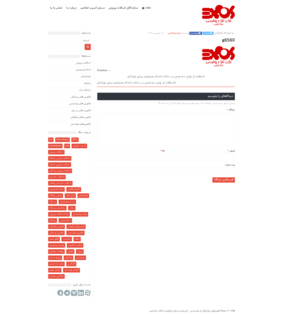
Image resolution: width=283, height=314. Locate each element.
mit (67, 145)
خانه (148, 8)
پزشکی (68, 257)
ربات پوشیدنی (80, 214)
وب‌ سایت (230, 165)
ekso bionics (62, 139)
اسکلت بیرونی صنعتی (59, 164)
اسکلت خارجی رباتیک (60, 183)
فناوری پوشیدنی (75, 232)
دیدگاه (231, 110)
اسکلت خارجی (56, 177)
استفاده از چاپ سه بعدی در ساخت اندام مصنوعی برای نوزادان (166, 76)
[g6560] (218, 66)
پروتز (79, 251)
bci (50, 139)
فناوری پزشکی (56, 232)
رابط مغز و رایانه (57, 208)
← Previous (104, 70)
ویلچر (70, 251)
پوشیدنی (80, 257)
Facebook (194, 33)
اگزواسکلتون (74, 189)
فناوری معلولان (56, 226)
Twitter (207, 33)
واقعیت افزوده (75, 245)
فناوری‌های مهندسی (81, 124)
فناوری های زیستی (81, 110)
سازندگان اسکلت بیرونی (123, 8)
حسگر (52, 201)
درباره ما (71, 8)
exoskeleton (55, 145)
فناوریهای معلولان (76, 226)
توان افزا (70, 195)
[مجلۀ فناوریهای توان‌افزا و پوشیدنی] (218, 24)
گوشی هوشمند (71, 270)
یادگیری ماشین (56, 276)
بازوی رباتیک (55, 195)
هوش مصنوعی (56, 245)
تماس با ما (56, 8)
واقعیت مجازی (56, 251)
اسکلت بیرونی (83, 63)
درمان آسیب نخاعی (93, 8)
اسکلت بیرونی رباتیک (59, 158)
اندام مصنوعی (83, 69)
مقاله (77, 239)
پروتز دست (55, 257)
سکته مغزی (65, 220)
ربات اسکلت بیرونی (59, 214)
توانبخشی (86, 76)
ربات (71, 208)
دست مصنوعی (67, 201)
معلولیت (67, 239)
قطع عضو (53, 239)
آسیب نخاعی (79, 145)
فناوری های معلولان (81, 117)
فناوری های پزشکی (81, 97)
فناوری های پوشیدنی (80, 103)
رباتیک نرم (85, 90)
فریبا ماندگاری (174, 33)
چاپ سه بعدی (56, 264)
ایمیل (231, 151)
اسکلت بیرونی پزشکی (60, 170)
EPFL (75, 139)
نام (162, 151)
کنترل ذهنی (54, 270)
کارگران (71, 264)
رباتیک (87, 83)
